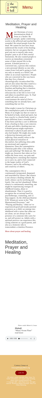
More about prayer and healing (18, 231)
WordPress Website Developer (20, 383)
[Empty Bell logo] (12, 3)
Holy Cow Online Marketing (26, 384)
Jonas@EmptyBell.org (20, 367)
